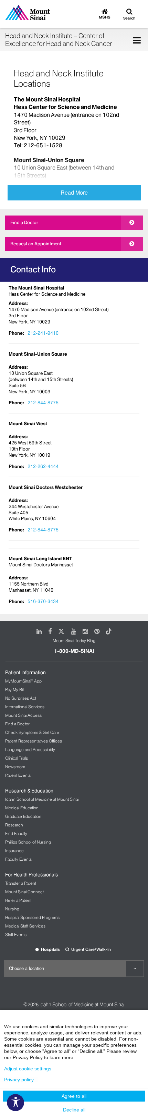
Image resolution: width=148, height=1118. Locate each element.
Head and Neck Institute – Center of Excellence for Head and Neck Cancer (58, 40)
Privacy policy (19, 1079)
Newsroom (15, 766)
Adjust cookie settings (27, 1068)
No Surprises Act (20, 698)
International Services (24, 706)
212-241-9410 (43, 333)
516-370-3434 (43, 601)
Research (14, 824)
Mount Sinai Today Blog (74, 640)
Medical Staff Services (25, 926)
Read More (74, 192)
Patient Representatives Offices (33, 741)
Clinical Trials (16, 758)
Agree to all (74, 1096)
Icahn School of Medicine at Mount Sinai (41, 799)
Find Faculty (16, 833)
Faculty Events (18, 859)
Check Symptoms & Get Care (32, 732)
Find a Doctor (24, 222)
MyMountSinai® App (23, 681)
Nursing (12, 908)
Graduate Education (23, 816)
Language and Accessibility (30, 749)
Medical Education (22, 807)
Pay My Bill (14, 689)
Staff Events (16, 934)
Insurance (14, 850)
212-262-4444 (43, 466)
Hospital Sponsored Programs (32, 917)
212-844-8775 (43, 402)
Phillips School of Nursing (28, 842)
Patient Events (18, 775)
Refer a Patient (18, 900)
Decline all (74, 1110)
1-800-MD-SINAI (74, 651)
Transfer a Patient (20, 883)
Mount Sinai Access (23, 715)
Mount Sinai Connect (24, 891)
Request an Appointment (35, 243)
